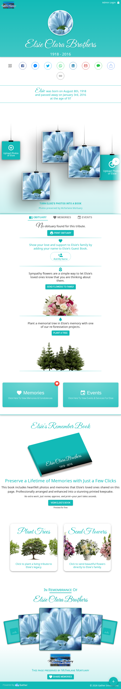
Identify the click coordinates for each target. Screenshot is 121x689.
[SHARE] (111, 66)
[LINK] (60, 76)
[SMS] (98, 66)
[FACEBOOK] (22, 66)
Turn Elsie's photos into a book (60, 203)
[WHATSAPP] (60, 66)
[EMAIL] (85, 66)
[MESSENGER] (35, 66)
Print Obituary (62, 233)
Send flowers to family (60, 286)
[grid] (60, 163)
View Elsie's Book (60, 502)
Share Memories (62, 676)
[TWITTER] (48, 66)
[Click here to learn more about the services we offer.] (60, 660)
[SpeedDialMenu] (113, 681)
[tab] (38, 217)
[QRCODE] (10, 66)
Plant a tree (60, 333)
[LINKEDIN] (73, 66)
